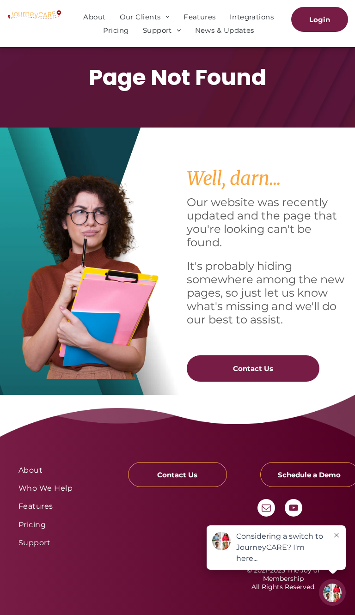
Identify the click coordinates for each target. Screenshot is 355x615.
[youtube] (293, 509)
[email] (266, 509)
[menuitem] (94, 17)
